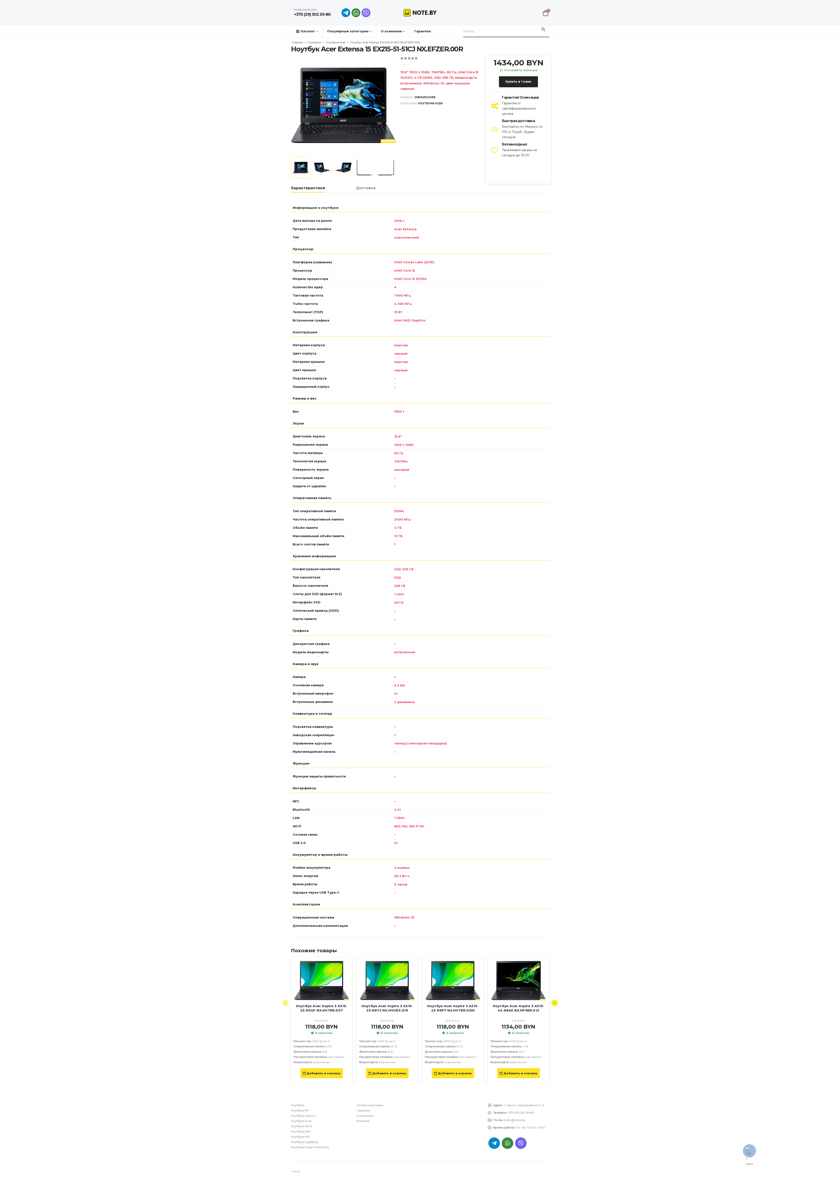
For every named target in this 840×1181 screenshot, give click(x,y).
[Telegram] (345, 12)
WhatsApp (356, 12)
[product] (322, 980)
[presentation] (292, 105)
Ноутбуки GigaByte (304, 1142)
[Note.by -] (420, 12)
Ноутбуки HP (300, 1110)
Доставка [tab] (366, 188)
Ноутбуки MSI (300, 1136)
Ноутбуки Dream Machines (310, 1147)
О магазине (365, 1115)
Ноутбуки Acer (336, 42)
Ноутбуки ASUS (301, 1126)
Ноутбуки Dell (300, 1131)
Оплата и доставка (370, 1105)
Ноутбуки (314, 42)
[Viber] (366, 12)
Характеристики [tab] (308, 188)
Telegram (494, 1143)
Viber (521, 1143)
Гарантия (422, 31)
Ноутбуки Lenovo (303, 1115)
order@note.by (514, 1120)
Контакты (363, 1121)
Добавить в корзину (324, 1073)
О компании (391, 31)
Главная (297, 42)
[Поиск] (543, 29)
